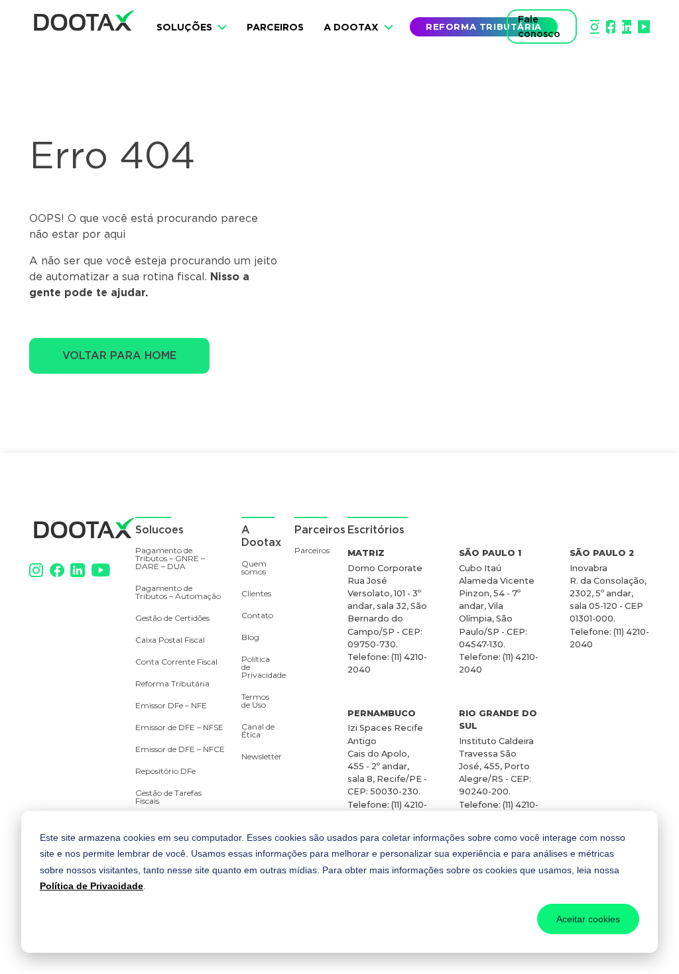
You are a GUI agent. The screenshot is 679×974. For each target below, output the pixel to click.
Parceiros (275, 26)
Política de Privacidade (91, 886)
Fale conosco (539, 26)
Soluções (184, 26)
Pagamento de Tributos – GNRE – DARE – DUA (170, 559)
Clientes (256, 594)
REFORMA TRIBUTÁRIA (484, 26)
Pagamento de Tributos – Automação (178, 592)
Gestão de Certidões (172, 618)
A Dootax (351, 26)
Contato (257, 616)
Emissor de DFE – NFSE (179, 728)
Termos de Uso (255, 701)
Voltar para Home (119, 355)
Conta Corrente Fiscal (176, 662)
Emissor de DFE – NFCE (180, 749)
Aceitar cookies (588, 919)
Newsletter (255, 757)
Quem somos (254, 568)
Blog (250, 637)
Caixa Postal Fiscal (170, 640)
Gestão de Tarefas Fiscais (168, 797)
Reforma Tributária (172, 684)
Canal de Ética (258, 731)
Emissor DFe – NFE (171, 706)
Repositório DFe (165, 771)
